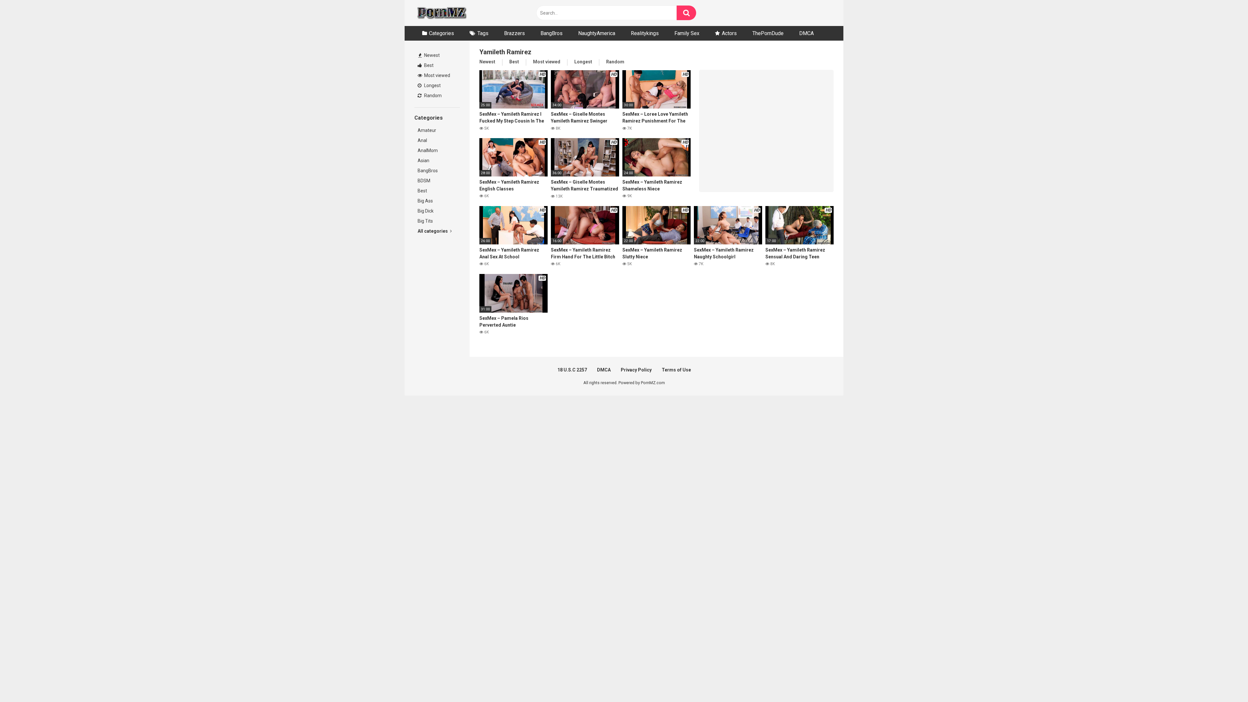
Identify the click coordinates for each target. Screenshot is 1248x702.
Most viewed (436, 75)
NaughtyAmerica (596, 33)
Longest (432, 85)
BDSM (424, 180)
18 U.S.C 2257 (572, 369)
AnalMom (428, 150)
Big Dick (426, 211)
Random (432, 95)
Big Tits (425, 221)
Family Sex (686, 33)
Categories (441, 33)
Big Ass (425, 200)
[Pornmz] (441, 13)
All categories (433, 231)
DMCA (806, 33)
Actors (729, 33)
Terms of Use (676, 369)
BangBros (551, 33)
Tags (482, 33)
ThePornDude (768, 33)
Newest (431, 55)
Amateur (427, 130)
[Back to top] (1226, 682)
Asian (423, 160)
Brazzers (514, 33)
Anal (422, 140)
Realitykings (645, 33)
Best (428, 65)
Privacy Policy (636, 369)
